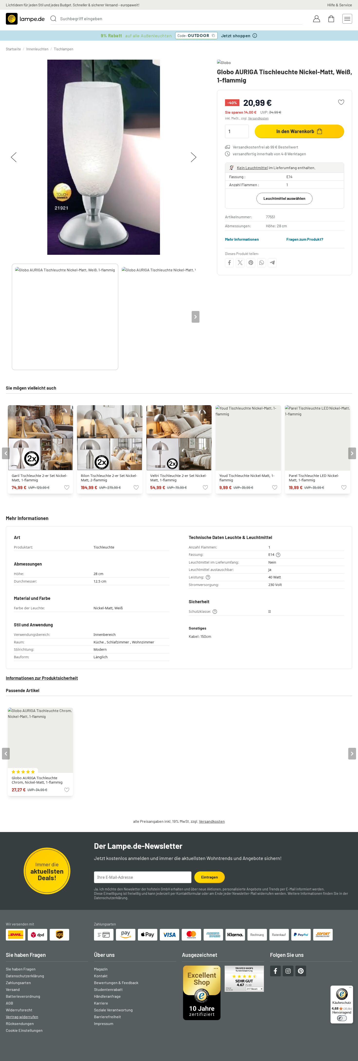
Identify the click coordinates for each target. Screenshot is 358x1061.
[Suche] (53, 18)
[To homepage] (25, 19)
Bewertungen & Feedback (116, 982)
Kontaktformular (188, 893)
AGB (9, 1003)
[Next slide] (195, 317)
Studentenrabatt (108, 989)
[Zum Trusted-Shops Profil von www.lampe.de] (223, 993)
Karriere (101, 1003)
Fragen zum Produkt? (304, 239)
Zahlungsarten (18, 982)
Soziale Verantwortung (113, 1009)
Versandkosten (258, 118)
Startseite (13, 49)
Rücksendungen (20, 1023)
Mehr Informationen (242, 239)
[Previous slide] (12, 317)
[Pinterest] (250, 262)
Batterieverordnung (23, 996)
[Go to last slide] (6, 453)
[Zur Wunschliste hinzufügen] (341, 102)
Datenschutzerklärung (110, 898)
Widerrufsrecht (19, 1009)
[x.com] (240, 262)
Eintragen (209, 877)
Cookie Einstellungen (24, 1030)
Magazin (101, 969)
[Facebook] (229, 262)
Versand (13, 989)
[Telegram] (272, 262)
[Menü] (350, 988)
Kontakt (101, 975)
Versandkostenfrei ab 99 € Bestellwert (265, 147)
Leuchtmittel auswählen (284, 198)
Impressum (103, 1023)
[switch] (342, 1018)
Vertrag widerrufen (22, 1016)
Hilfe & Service (339, 4)
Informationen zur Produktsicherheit (42, 678)
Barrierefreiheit (107, 1016)
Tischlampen (63, 49)
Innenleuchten (37, 49)
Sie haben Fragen (21, 969)
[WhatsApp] (261, 262)
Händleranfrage (107, 996)
